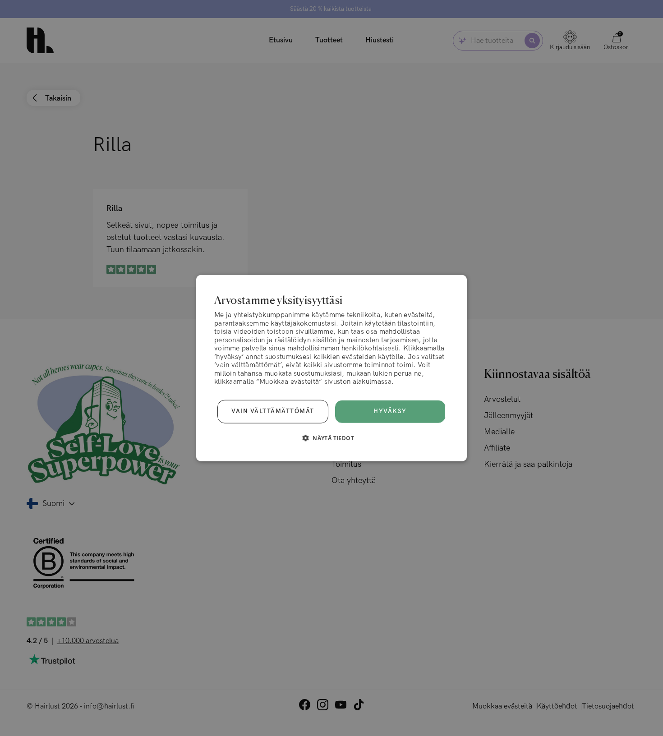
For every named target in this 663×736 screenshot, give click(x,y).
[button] (331, 437)
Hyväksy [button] (390, 411)
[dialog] (331, 368)
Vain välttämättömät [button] (272, 411)
